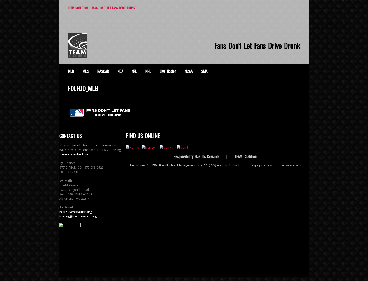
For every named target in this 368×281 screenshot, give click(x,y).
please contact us (73, 154)
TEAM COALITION (78, 7)
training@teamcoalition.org (78, 216)
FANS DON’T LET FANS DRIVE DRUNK (113, 7)
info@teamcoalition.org (75, 212)
